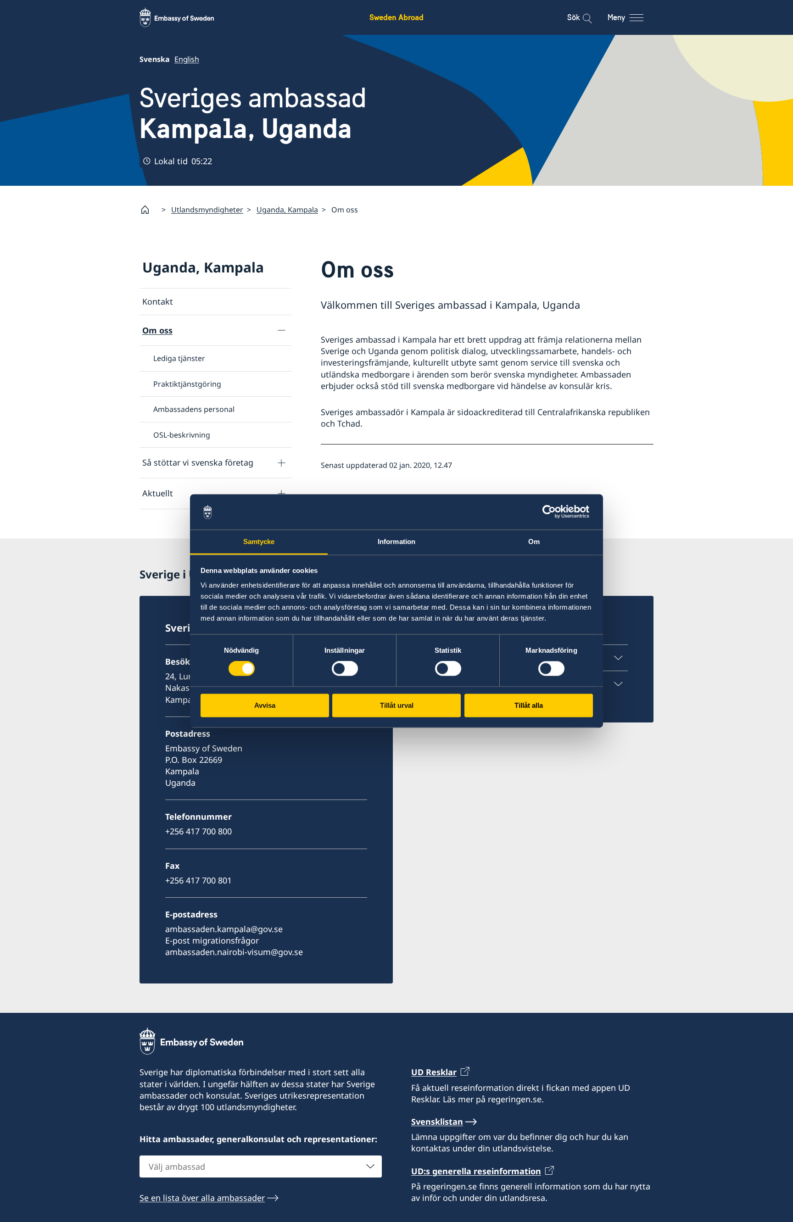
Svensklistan (437, 1121)
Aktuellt (157, 493)
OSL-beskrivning (181, 435)
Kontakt (157, 301)
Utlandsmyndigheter (207, 210)
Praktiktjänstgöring (187, 384)
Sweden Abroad (396, 17)
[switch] (345, 668)
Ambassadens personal (194, 409)
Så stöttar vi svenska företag (197, 462)
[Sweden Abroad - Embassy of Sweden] (185, 17)
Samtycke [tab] (259, 541)
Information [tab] (396, 541)
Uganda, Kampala (287, 210)
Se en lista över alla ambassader (202, 1197)
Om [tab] (534, 541)
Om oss (157, 330)
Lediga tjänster (179, 358)
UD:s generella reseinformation (476, 1171)
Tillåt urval (396, 705)
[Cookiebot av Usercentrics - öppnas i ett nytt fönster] (553, 512)
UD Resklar (434, 1072)
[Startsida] (149, 209)
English (186, 59)
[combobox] (261, 1166)
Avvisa (264, 705)
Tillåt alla (528, 705)
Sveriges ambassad (253, 113)
